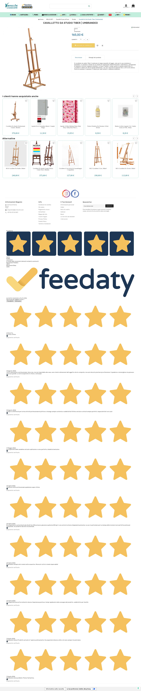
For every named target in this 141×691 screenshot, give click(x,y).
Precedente (10, 301)
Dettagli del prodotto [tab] (95, 57)
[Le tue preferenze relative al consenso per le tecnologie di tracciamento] (138, 688)
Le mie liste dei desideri (68, 216)
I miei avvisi (64, 219)
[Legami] (110, 14)
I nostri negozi (43, 216)
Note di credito (65, 209)
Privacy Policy (43, 219)
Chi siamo (41, 207)
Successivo (18, 301)
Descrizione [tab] (78, 57)
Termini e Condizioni (45, 224)
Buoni (62, 214)
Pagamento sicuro (44, 209)
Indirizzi (63, 212)
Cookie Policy (43, 221)
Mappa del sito (43, 214)
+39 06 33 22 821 (12, 212)
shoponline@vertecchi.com (15, 210)
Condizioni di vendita (45, 205)
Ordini (62, 207)
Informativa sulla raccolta (55, 689)
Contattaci (42, 212)
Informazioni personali (67, 205)
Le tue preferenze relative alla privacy (79, 689)
